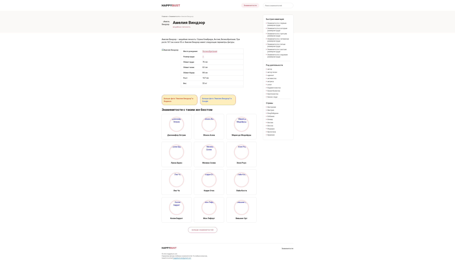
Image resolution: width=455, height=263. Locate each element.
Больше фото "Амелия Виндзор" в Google (217, 99)
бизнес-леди (272, 97)
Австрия (270, 110)
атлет (269, 85)
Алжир (270, 119)
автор (269, 69)
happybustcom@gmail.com (182, 258)
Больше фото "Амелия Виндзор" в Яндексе (178, 99)
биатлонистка (272, 94)
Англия (270, 123)
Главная (165, 16)
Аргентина (271, 132)
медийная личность (182, 27)
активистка (271, 78)
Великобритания (209, 51)
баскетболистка (273, 91)
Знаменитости (250, 5)
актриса (270, 81)
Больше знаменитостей (203, 230)
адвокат (270, 75)
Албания (270, 116)
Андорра (270, 129)
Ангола (270, 126)
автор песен (272, 72)
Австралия (271, 107)
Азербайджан (272, 113)
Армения (271, 135)
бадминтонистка (274, 88)
